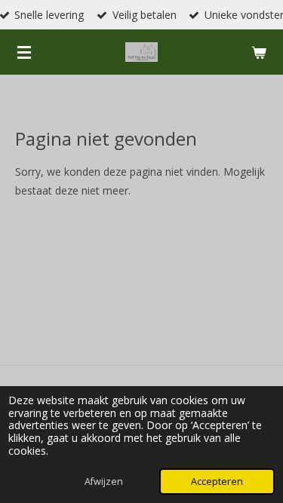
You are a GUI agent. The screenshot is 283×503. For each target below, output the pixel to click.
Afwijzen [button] (104, 481)
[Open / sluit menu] (24, 52)
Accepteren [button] (217, 481)
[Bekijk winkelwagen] (258, 52)
